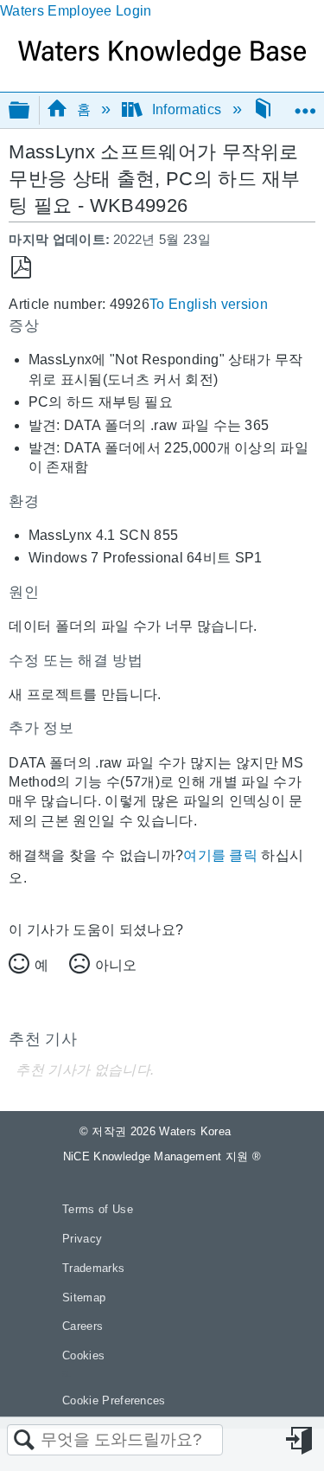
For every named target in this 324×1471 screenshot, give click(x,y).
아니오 (116, 965)
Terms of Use (97, 1209)
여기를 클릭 (220, 855)
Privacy (82, 1238)
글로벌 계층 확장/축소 (30, 111)
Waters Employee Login (76, 10)
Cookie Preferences (114, 1400)
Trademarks (93, 1268)
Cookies (83, 1355)
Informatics (186, 109)
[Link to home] (162, 62)
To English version (208, 304)
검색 (24, 1440)
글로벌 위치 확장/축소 (305, 105)
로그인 (300, 1440)
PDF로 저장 (21, 267)
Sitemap (83, 1297)
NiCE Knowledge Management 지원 (162, 1156)
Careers (82, 1326)
